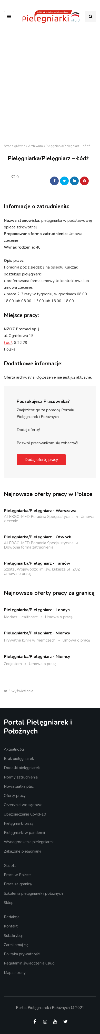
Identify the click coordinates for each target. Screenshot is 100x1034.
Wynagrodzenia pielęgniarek (29, 841)
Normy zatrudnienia (21, 777)
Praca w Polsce (17, 874)
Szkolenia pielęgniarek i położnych (33, 893)
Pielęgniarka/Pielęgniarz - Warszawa (40, 511)
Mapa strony (15, 972)
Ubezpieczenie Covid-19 (25, 814)
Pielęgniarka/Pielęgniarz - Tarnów (37, 563)
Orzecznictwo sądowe (23, 804)
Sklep (9, 902)
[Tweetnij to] (64, 181)
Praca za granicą (18, 884)
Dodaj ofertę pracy (41, 459)
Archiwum (35, 146)
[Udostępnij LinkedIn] (74, 181)
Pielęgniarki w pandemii (24, 832)
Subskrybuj (13, 935)
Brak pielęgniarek (19, 758)
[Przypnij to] (84, 181)
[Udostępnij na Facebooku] (54, 181)
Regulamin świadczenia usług (29, 963)
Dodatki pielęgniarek (22, 767)
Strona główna (14, 146)
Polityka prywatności (22, 954)
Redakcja (11, 917)
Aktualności (14, 749)
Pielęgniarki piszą (18, 823)
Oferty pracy (15, 795)
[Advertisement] (50, 85)
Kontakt (11, 926)
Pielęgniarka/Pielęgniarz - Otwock (37, 537)
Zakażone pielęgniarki (22, 851)
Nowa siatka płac (19, 786)
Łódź (8, 342)
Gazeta (10, 865)
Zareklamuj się (16, 944)
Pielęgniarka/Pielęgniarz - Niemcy (37, 633)
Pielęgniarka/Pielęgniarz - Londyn (37, 610)
